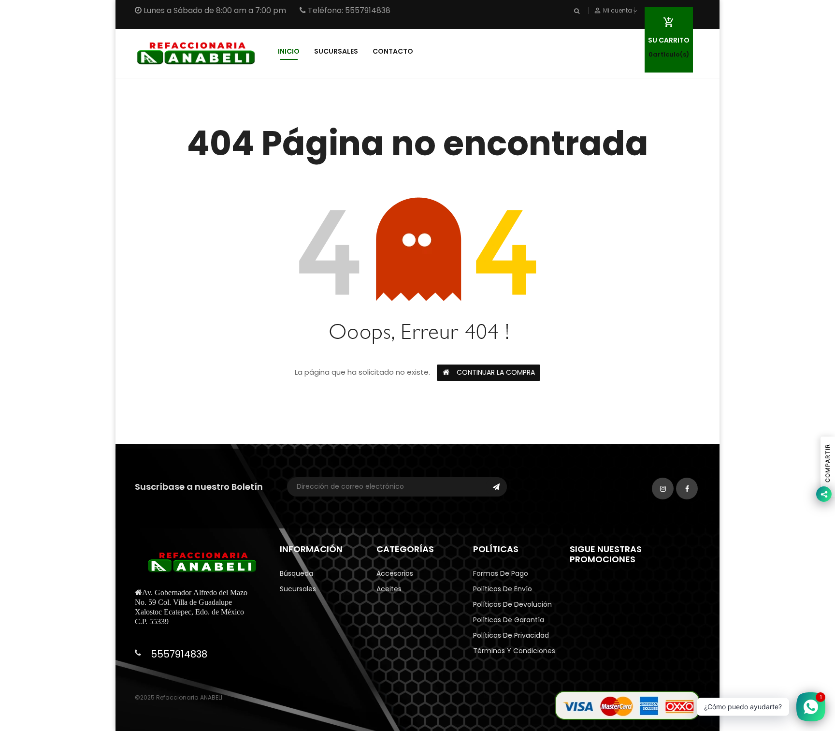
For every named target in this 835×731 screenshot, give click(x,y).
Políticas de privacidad (511, 635)
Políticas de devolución (512, 604)
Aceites (389, 589)
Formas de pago (500, 573)
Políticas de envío (502, 589)
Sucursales (298, 589)
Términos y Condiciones (514, 651)
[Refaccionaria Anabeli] (627, 705)
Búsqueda (296, 573)
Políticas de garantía (508, 620)
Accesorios (394, 573)
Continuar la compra (496, 372)
